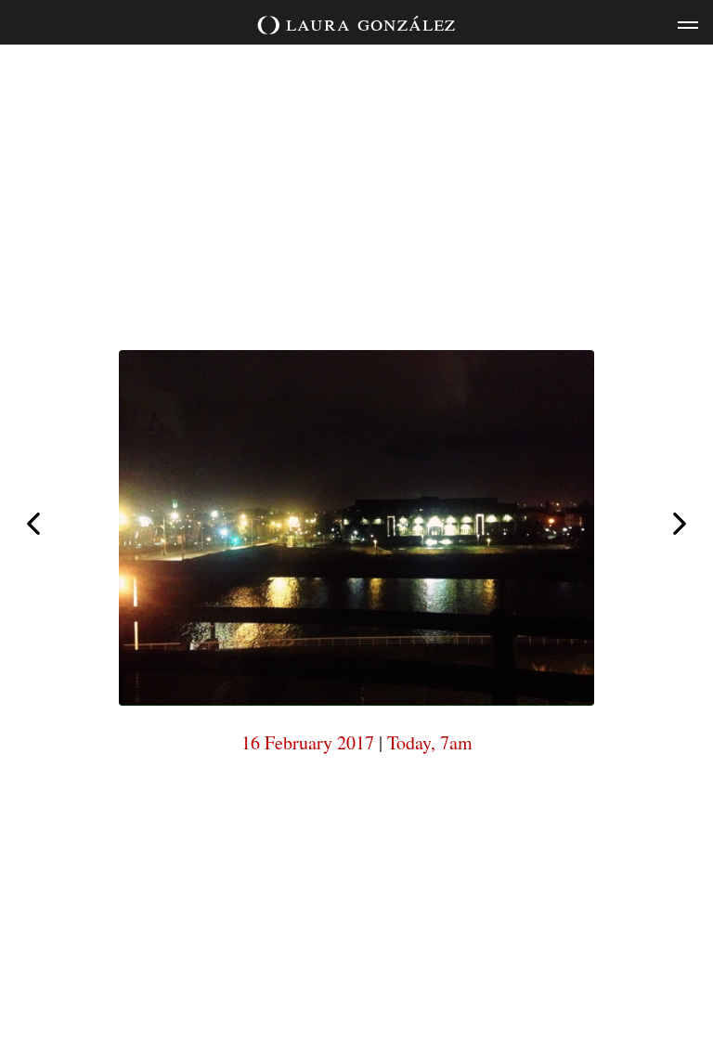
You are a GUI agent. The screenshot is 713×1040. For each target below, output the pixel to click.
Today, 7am (430, 742)
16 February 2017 (307, 742)
